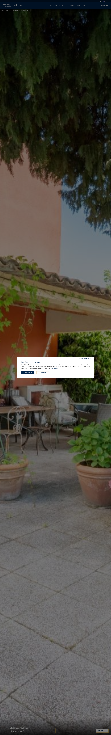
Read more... (55, 368)
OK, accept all (28, 372)
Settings (43, 372)
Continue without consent (85, 358)
